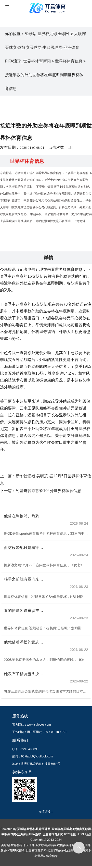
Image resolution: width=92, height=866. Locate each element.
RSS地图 (70, 834)
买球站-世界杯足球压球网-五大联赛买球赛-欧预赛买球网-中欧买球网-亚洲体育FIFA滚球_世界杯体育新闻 (45, 47)
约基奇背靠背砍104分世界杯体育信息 (48, 491)
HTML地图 (84, 834)
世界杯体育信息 (68, 61)
